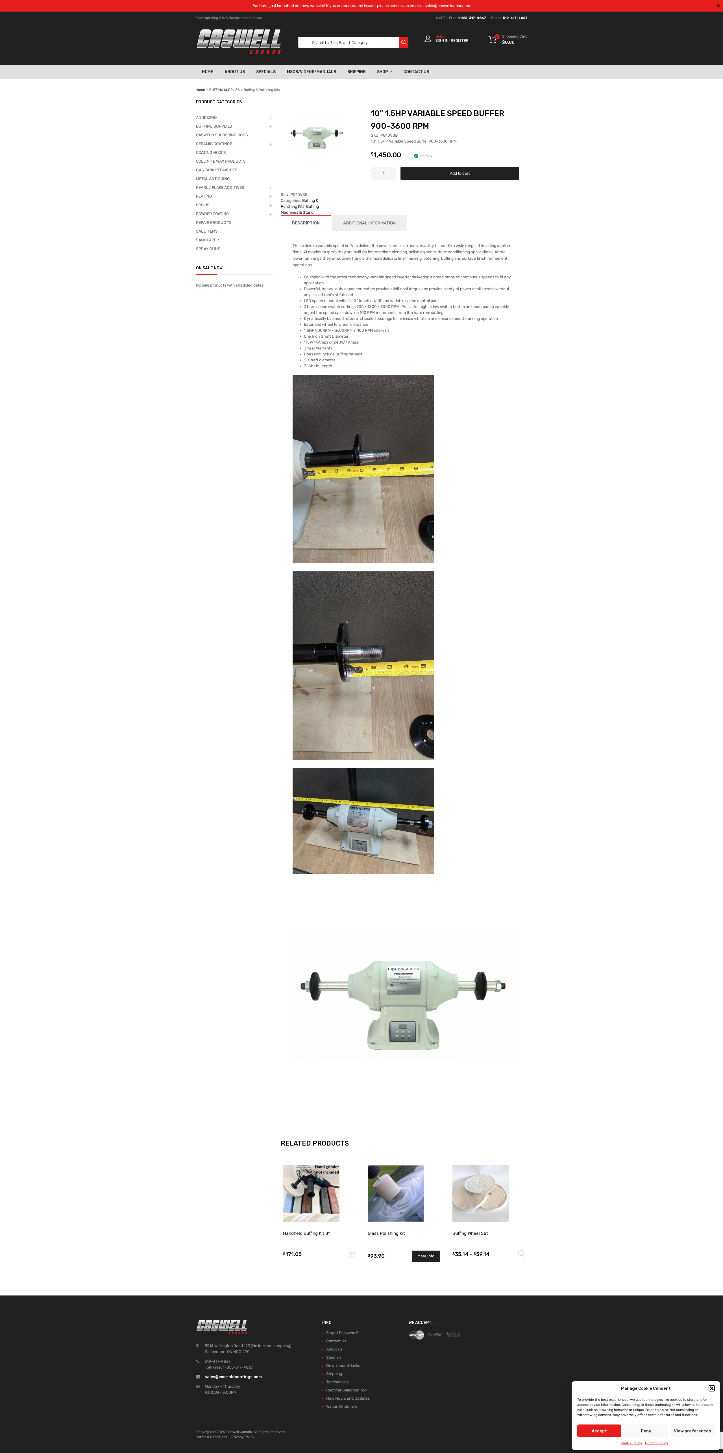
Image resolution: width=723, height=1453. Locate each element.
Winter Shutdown (341, 1406)
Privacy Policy (656, 1443)
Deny (646, 1431)
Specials (266, 71)
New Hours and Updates (348, 1398)
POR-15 (202, 205)
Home (207, 71)
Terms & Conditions (211, 1437)
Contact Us (416, 71)
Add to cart (460, 173)
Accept (599, 1431)
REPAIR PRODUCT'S (214, 222)
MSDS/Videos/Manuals (311, 71)
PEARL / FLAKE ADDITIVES (220, 187)
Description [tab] (306, 223)
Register (460, 40)
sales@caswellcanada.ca (447, 5)
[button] (712, 1388)
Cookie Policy (631, 1443)
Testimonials (337, 1382)
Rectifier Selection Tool (346, 1390)
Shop (382, 71)
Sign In (441, 40)
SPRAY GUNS (208, 248)
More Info (425, 1256)
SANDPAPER (207, 240)
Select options (521, 1254)
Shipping (356, 71)
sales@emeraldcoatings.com (233, 1377)
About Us (235, 71)
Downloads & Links (343, 1365)
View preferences (692, 1431)
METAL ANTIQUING (213, 178)
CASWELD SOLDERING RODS (222, 135)
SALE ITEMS (207, 231)
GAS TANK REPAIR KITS (217, 170)
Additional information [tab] (369, 223)
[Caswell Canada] (238, 52)
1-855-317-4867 (472, 18)
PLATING (204, 196)
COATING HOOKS (211, 152)
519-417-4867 (515, 18)
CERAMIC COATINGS (214, 143)
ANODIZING (206, 117)
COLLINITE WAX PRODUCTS (221, 161)
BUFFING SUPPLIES (224, 90)
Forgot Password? (342, 1332)
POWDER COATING (212, 213)
